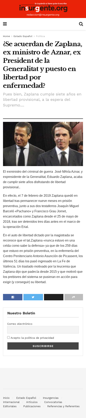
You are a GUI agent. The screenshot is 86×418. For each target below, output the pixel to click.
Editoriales (10, 406)
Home (6, 36)
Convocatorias (53, 402)
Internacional (11, 402)
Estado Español (23, 36)
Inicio (6, 397)
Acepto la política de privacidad (32, 337)
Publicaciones (32, 406)
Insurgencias (51, 397)
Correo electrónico (19, 323)
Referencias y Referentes (63, 406)
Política (40, 36)
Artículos (32, 402)
